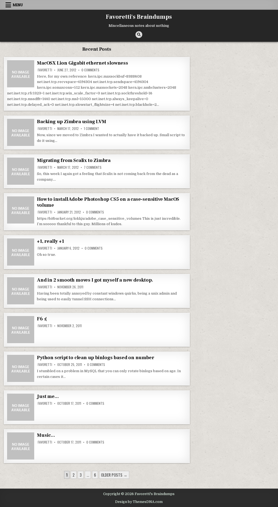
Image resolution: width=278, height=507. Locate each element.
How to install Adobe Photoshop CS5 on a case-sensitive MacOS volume (108, 202)
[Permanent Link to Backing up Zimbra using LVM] (20, 132)
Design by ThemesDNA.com (139, 502)
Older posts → (114, 475)
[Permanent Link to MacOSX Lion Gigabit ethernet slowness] (20, 73)
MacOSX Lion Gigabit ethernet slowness (82, 63)
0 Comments (90, 70)
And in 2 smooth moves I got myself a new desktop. (95, 280)
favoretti (45, 70)
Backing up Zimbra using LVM (71, 122)
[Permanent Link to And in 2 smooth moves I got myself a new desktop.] (20, 290)
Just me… (48, 396)
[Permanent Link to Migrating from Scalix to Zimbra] (20, 171)
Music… (46, 435)
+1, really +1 (50, 241)
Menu (18, 5)
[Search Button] (138, 34)
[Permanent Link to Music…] (20, 446)
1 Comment (91, 128)
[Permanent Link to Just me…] (20, 407)
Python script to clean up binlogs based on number (95, 358)
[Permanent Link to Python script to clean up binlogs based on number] (20, 368)
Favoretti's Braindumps (139, 17)
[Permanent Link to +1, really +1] (20, 252)
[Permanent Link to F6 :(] (20, 329)
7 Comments (93, 167)
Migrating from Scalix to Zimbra (73, 160)
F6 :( (42, 319)
